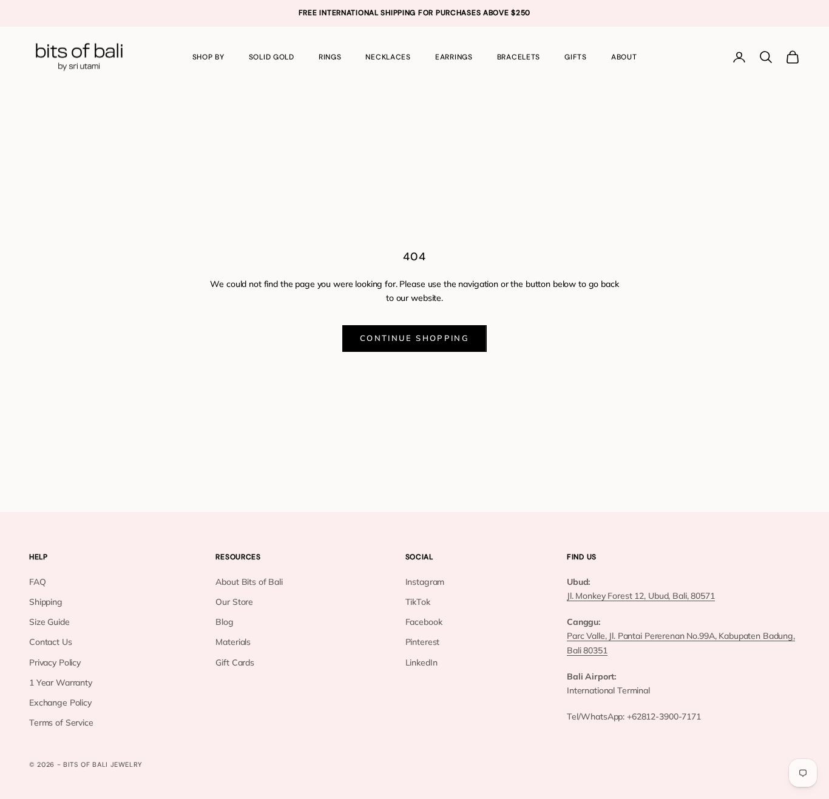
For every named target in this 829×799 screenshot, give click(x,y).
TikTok (417, 601)
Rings (330, 57)
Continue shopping (414, 338)
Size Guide (49, 621)
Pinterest (422, 641)
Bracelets (518, 57)
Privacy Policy (55, 662)
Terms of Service (61, 722)
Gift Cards (234, 662)
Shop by (208, 57)
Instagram (425, 581)
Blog (224, 621)
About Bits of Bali (248, 581)
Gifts (575, 57)
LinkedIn (421, 662)
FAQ (37, 581)
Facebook (423, 621)
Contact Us (50, 641)
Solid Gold (271, 57)
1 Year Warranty (60, 682)
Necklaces (387, 57)
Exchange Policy (60, 702)
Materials (233, 641)
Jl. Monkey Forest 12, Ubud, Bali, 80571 (641, 595)
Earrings (454, 57)
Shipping (46, 601)
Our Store (234, 601)
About (624, 57)
